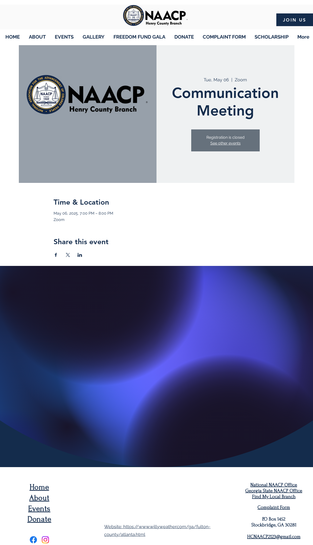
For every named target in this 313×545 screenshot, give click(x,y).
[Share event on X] (68, 255)
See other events (225, 143)
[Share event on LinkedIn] (80, 255)
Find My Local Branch (274, 496)
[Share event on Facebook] (56, 255)
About (39, 498)
